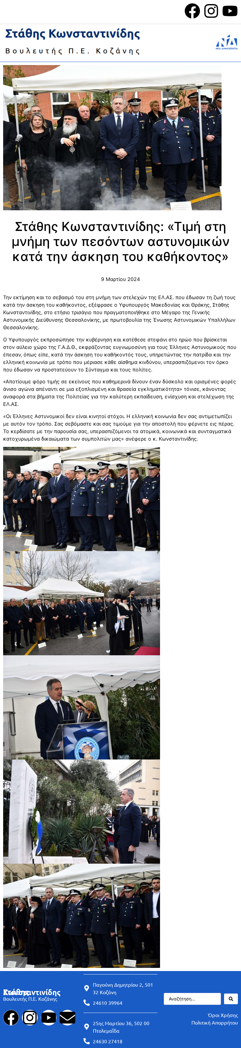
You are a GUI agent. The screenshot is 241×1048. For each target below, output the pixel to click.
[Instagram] (211, 11)
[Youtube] (230, 11)
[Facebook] (192, 11)
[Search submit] (231, 999)
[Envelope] (67, 1017)
